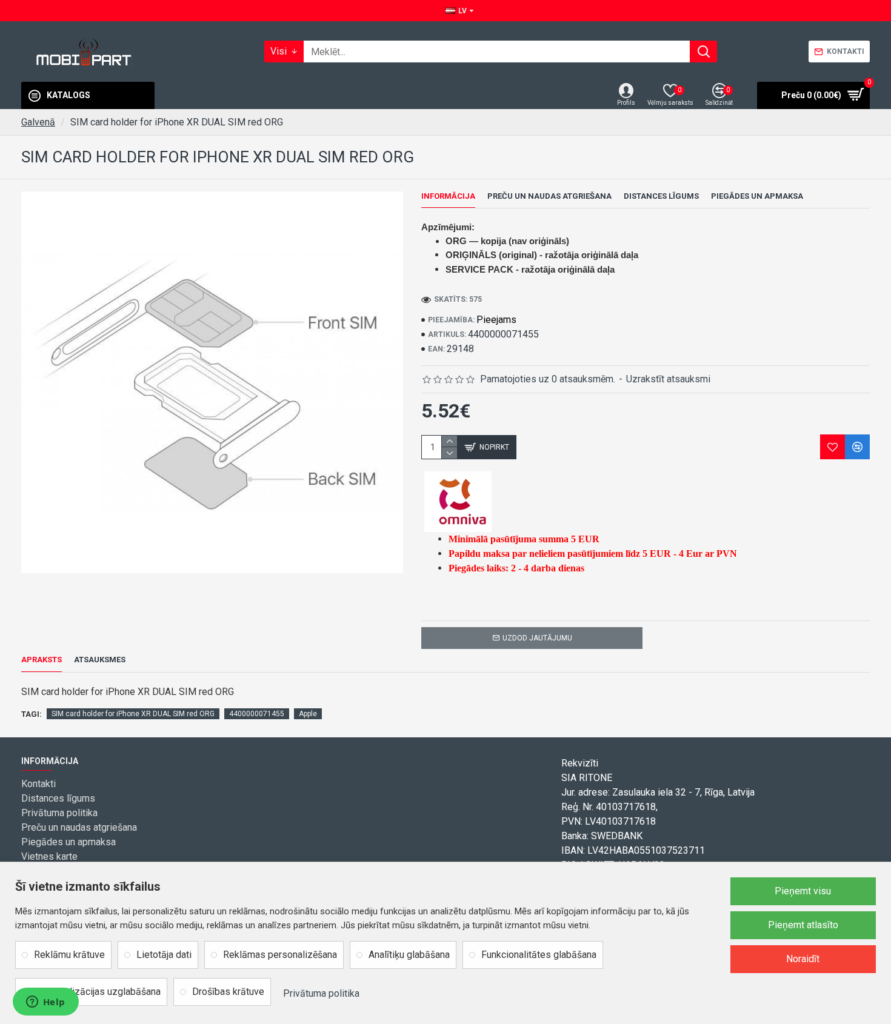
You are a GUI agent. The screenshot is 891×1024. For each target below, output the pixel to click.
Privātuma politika (321, 993)
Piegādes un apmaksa (757, 196)
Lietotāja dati (164, 954)
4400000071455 (256, 714)
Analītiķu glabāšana (409, 954)
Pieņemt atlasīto (803, 925)
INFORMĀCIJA (448, 196)
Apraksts (41, 659)
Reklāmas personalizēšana (280, 954)
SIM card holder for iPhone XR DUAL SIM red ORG (133, 714)
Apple (308, 714)
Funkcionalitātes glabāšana (538, 954)
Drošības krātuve (228, 991)
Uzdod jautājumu (537, 638)
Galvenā (38, 122)
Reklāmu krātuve (69, 954)
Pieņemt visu (803, 891)
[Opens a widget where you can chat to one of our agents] (45, 1003)
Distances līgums (661, 196)
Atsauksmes (99, 659)
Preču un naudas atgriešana (549, 196)
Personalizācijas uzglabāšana (97, 991)
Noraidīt (802, 959)
